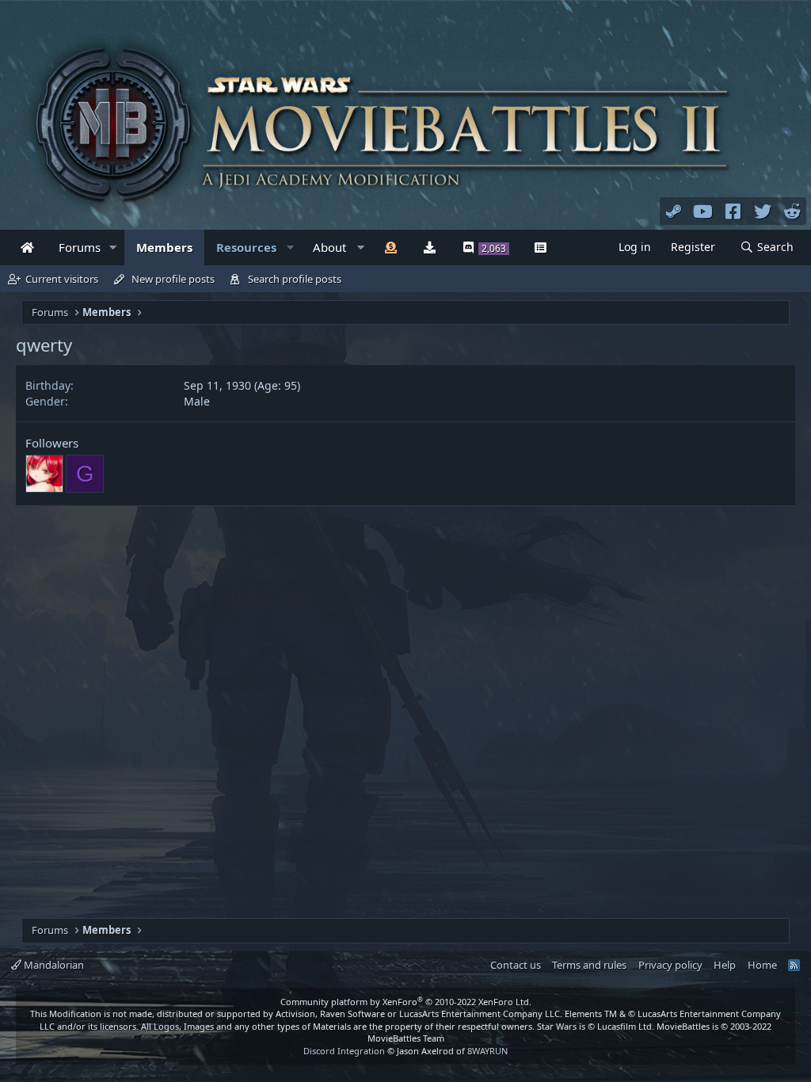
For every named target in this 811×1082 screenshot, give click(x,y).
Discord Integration (344, 1051)
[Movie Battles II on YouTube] (703, 211)
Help (725, 965)
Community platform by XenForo (405, 1002)
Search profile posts (294, 279)
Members (164, 247)
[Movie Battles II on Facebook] (733, 211)
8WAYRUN (487, 1051)
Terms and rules (589, 965)
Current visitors (61, 279)
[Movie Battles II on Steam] (674, 211)
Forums (80, 247)
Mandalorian (52, 965)
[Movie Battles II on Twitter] (762, 211)
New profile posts (173, 279)
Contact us (515, 965)
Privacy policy (670, 965)
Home (762, 965)
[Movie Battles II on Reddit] (792, 211)
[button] (113, 247)
